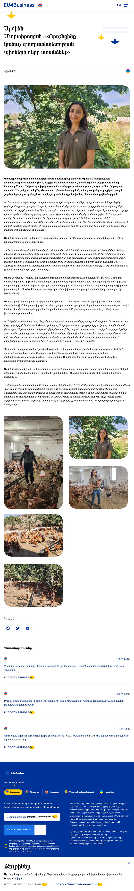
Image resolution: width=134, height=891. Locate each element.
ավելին (18, 878)
